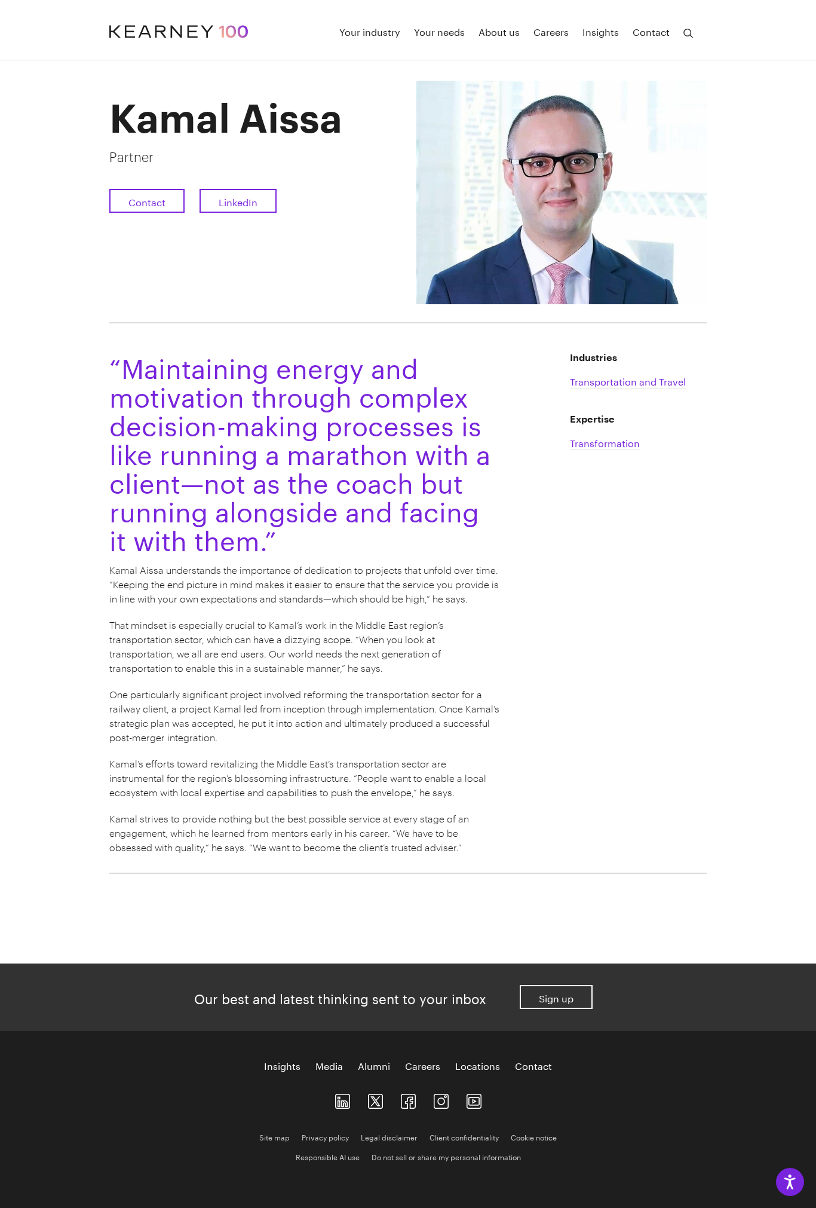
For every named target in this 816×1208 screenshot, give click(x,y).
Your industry (369, 31)
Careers (551, 31)
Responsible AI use (328, 1156)
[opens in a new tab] (441, 1098)
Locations (477, 1065)
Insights (600, 31)
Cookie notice (534, 1136)
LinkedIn (238, 201)
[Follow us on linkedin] (342, 1098)
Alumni (374, 1065)
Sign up (556, 997)
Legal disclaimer (389, 1136)
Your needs (439, 31)
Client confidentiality (464, 1136)
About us (499, 31)
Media (329, 1065)
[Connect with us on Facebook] (408, 1098)
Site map (274, 1136)
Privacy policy (325, 1136)
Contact (651, 31)
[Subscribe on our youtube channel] (474, 1098)
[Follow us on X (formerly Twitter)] (375, 1098)
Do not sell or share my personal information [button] (446, 1156)
